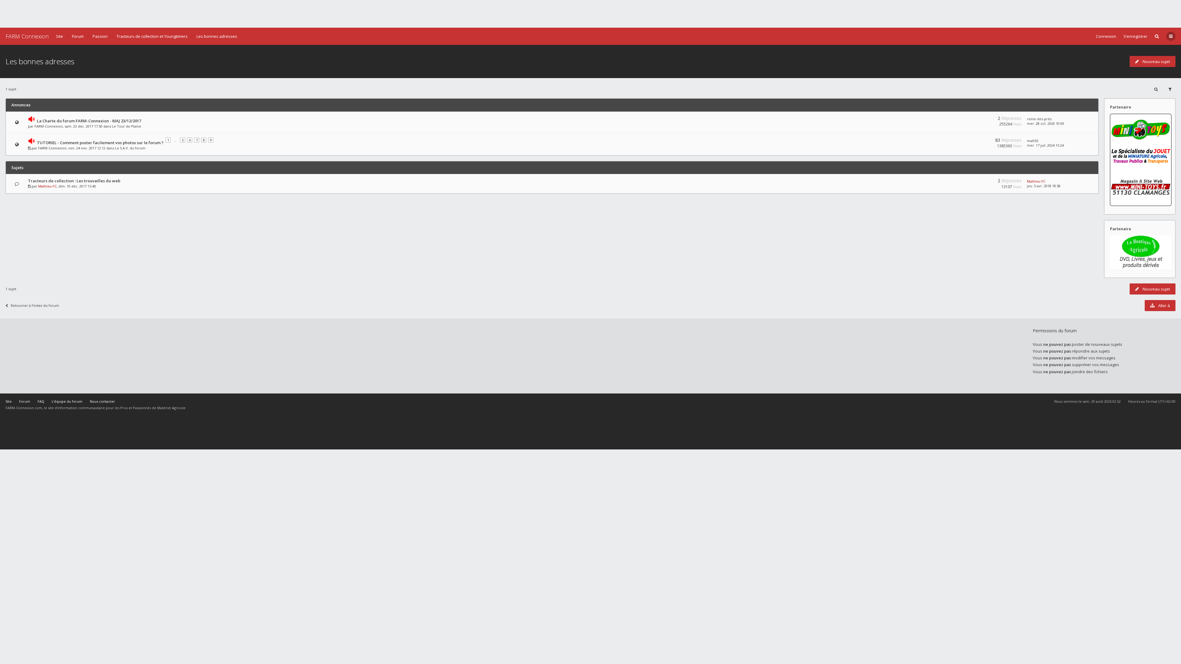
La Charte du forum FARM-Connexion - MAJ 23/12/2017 (89, 121)
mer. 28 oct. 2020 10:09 (1045, 123)
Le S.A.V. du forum (130, 148)
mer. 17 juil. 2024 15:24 (1045, 145)
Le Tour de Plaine (126, 126)
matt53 (1032, 140)
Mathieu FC (47, 186)
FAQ (41, 401)
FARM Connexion (27, 36)
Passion (100, 36)
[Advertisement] (590, 14)
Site (59, 36)
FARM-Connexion (48, 126)
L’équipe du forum (67, 401)
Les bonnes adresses (217, 36)
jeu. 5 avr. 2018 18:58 (1043, 186)
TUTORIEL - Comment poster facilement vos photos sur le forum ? (100, 142)
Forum (78, 36)
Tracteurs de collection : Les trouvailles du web (74, 181)
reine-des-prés (1039, 119)
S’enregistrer (1135, 36)
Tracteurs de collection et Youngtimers (152, 36)
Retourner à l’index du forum (35, 305)
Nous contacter (102, 401)
